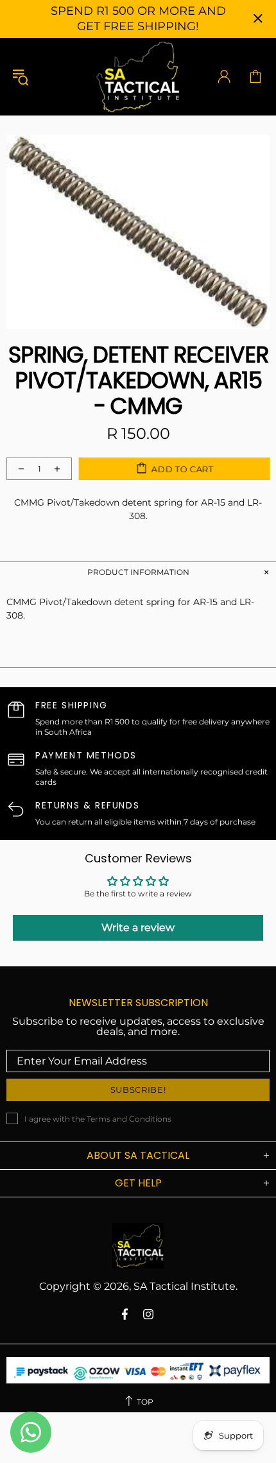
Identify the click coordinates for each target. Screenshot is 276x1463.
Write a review (138, 927)
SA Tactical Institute (138, 76)
